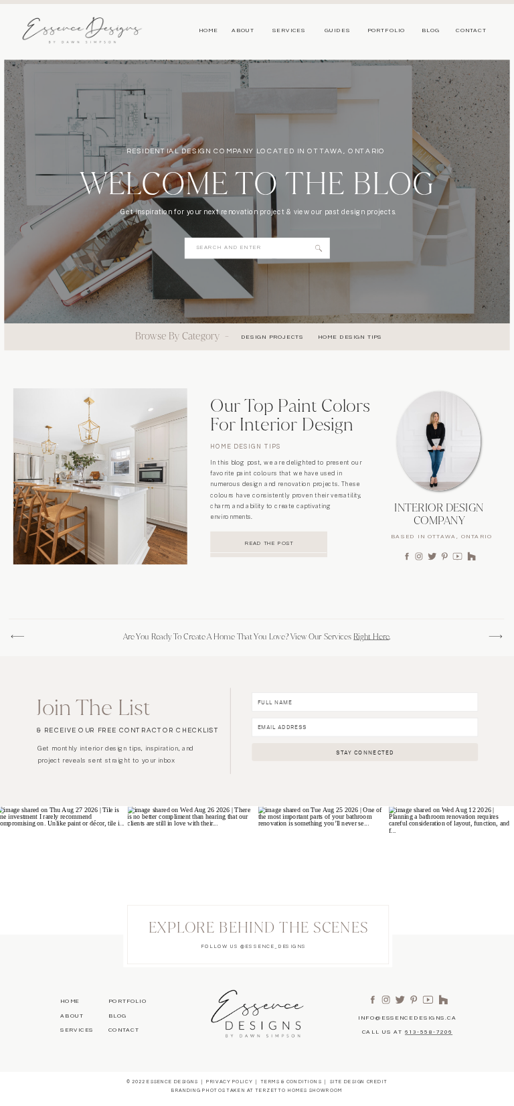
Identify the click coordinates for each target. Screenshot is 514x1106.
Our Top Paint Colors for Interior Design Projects (290, 424)
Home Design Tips (245, 447)
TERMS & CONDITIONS (291, 1081)
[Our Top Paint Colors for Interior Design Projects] (100, 476)
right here (371, 636)
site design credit (359, 1081)
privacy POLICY (229, 1081)
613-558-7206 (428, 1032)
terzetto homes (282, 1090)
